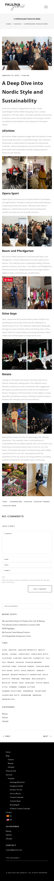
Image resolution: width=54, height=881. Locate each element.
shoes (15, 683)
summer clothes (26, 687)
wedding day (8, 699)
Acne (4, 650)
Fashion (17, 24)
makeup (5, 675)
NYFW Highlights (8, 628)
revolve (6, 683)
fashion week (9, 506)
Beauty (4, 714)
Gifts (17, 671)
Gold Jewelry (28, 671)
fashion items (9, 666)
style (5, 687)
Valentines (40, 691)
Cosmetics (38, 658)
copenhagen (16, 502)
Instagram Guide (16, 786)
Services (9, 775)
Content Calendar (17, 797)
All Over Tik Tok (16, 790)
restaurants (39, 679)
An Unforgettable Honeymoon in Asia (16, 636)
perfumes (25, 679)
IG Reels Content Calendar (20, 808)
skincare (29, 683)
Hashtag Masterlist (17, 782)
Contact (9, 812)
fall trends (8, 662)
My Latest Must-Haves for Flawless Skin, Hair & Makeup (23, 621)
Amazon (13, 650)
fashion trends (42, 502)
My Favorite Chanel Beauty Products (16, 632)
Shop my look (11, 771)
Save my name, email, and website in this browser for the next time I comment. (26, 581)
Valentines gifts (11, 695)
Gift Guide (7, 671)
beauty (41, 650)
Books (5, 654)
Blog (7, 756)
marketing (35, 675)
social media (42, 683)
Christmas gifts (39, 654)
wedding (37, 695)
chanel (13, 654)
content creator (22, 658)
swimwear (28, 691)
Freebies (11, 778)
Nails (45, 675)
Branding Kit (14, 805)
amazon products (27, 650)
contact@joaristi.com (14, 850)
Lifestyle (5, 721)
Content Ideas (15, 801)
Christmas (24, 654)
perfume (16, 679)
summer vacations (12, 691)
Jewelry (40, 671)
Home (8, 24)
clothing (7, 658)
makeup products (20, 675)
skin (21, 683)
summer (13, 687)
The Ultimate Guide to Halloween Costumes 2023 (21, 625)
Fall (48, 658)
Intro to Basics (15, 793)
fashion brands (33, 662)
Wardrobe (26, 695)
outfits (6, 679)
